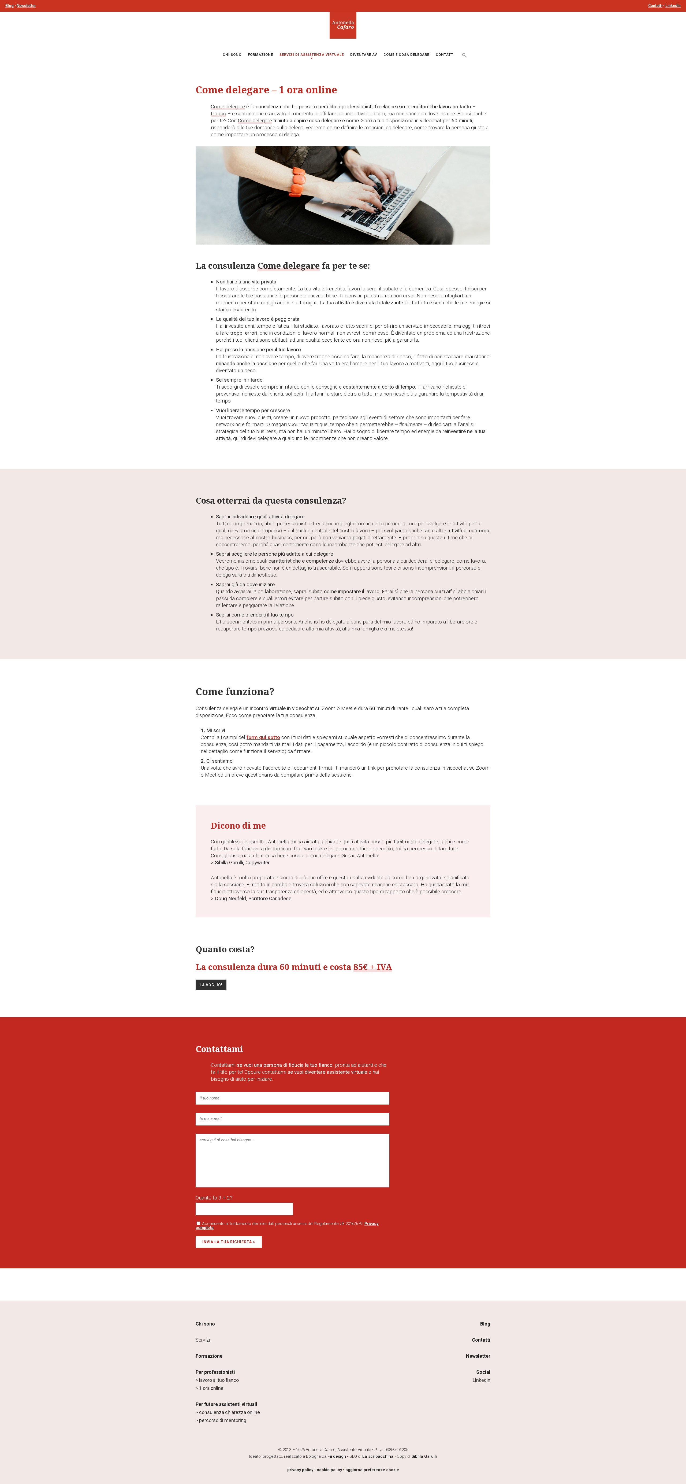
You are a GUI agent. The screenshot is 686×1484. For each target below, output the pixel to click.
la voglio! (211, 985)
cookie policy (329, 1469)
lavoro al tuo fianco (219, 1380)
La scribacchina (377, 1456)
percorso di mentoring (222, 1420)
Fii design (336, 1456)
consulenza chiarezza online (229, 1412)
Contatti (655, 5)
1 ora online (211, 1388)
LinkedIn (673, 5)
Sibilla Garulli (424, 1456)
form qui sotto (263, 737)
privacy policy (300, 1469)
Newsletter (26, 5)
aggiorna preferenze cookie (372, 1469)
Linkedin (481, 1380)
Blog (9, 5)
